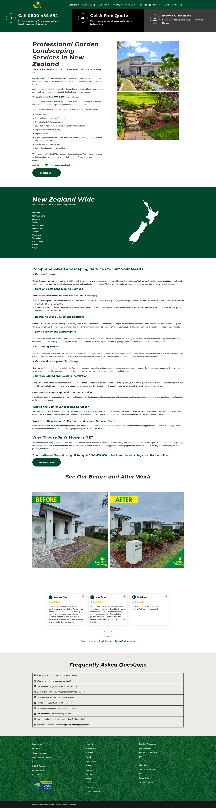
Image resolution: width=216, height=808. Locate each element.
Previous (38, 530)
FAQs (141, 757)
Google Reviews (105, 641)
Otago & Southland (93, 791)
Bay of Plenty (91, 761)
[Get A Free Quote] (83, 18)
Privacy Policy (144, 778)
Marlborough (37, 241)
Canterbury (37, 244)
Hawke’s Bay (90, 765)
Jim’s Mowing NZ (39, 78)
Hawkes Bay (37, 228)
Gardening (36, 748)
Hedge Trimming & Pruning (42, 757)
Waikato (35, 222)
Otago (34, 247)
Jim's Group (72, 805)
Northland (36, 212)
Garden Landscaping (40, 753)
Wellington (36, 238)
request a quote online (63, 165)
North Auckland (38, 215)
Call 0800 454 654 (38, 15)
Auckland (36, 219)
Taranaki (35, 231)
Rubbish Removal (38, 766)
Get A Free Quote (109, 15)
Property (35, 762)
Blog (140, 773)
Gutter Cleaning (38, 770)
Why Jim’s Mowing (146, 748)
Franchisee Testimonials (148, 752)
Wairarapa (36, 234)
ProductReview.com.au (125, 641)
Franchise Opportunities (147, 744)
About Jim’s (143, 765)
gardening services (114, 353)
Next (178, 530)
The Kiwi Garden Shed (147, 769)
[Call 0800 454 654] (11, 18)
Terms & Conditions (146, 782)
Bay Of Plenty (38, 225)
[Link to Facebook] (182, 804)
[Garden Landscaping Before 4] (105, 564)
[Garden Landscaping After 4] (182, 564)
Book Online (73, 96)
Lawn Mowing (37, 744)
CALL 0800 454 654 (39, 774)
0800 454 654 (59, 96)
